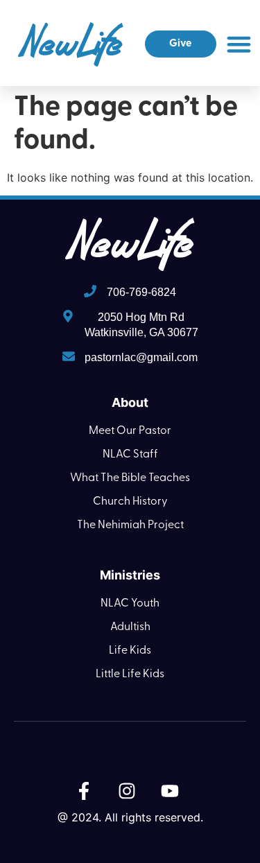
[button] (239, 44)
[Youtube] (170, 791)
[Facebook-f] (84, 791)
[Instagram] (127, 791)
